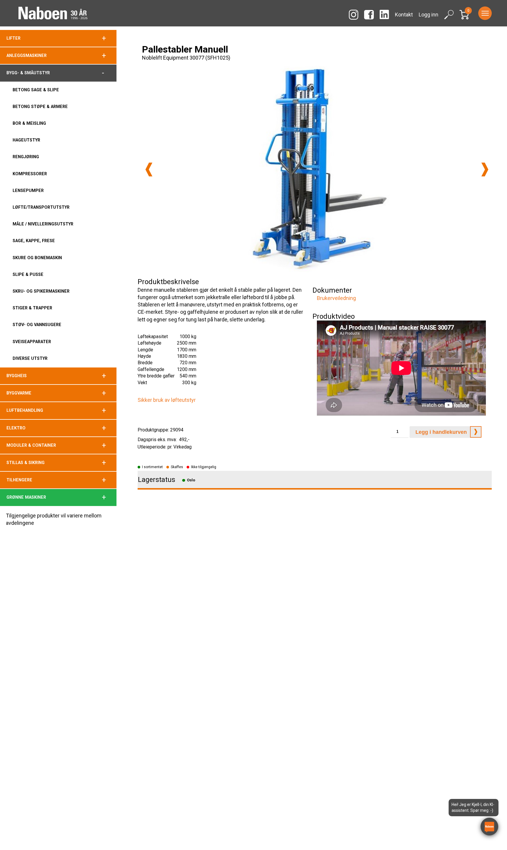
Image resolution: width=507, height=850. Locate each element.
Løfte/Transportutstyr (41, 207)
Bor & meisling (29, 123)
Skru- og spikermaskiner (41, 291)
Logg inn (428, 14)
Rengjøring (26, 156)
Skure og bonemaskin (37, 257)
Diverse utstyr (30, 358)
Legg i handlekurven (441, 432)
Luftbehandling (24, 410)
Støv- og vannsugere (37, 324)
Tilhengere (19, 480)
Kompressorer (30, 173)
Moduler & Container (31, 445)
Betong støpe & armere (40, 106)
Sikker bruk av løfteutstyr (167, 400)
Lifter (13, 38)
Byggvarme (18, 393)
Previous (149, 169)
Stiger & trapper (32, 308)
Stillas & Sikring (25, 462)
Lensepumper (28, 190)
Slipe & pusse (28, 274)
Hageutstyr (26, 140)
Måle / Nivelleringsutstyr (43, 224)
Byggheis (16, 375)
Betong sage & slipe (36, 89)
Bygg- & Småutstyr (28, 72)
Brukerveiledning (336, 298)
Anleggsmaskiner (26, 55)
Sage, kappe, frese (34, 240)
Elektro (16, 428)
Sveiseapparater (32, 341)
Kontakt (404, 14)
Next (485, 169)
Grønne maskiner (26, 497)
